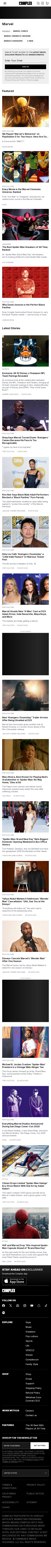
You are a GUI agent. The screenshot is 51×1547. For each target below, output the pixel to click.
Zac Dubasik (8, 262)
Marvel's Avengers (13, 41)
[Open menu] (5, 3)
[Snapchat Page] (39, 1305)
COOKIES (6, 1507)
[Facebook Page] (3, 1305)
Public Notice (35, 1493)
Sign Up (25, 67)
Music (29, 1327)
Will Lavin (6, 1262)
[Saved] (42, 3)
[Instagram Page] (24, 1305)
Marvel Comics (20, 31)
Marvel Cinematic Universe (17, 36)
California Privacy (9, 1495)
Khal (4, 205)
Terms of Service (27, 80)
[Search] (38, 3)
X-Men (30, 41)
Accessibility (10, 1502)
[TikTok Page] (46, 1305)
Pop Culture (8, 131)
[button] (25, 1473)
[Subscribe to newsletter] (39, 1445)
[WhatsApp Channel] (17, 1305)
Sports (29, 1341)
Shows (29, 1355)
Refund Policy (33, 1392)
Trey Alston (8, 452)
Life (27, 1345)
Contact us (31, 1415)
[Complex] (25, 3)
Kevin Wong (7, 147)
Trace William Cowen (12, 856)
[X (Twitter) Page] (10, 1305)
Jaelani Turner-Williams (13, 511)
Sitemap (32, 1502)
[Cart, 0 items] (47, 3)
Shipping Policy (33, 1388)
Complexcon (32, 1359)
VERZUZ (30, 1350)
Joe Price (6, 796)
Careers (30, 1410)
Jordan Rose (8, 320)
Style (28, 1322)
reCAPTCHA (29, 78)
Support (30, 1383)
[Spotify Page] (3, 1312)
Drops (29, 1378)
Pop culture (32, 1336)
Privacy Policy (10, 80)
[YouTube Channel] (31, 1305)
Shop (28, 1374)
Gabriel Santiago (10, 394)
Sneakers (6, 244)
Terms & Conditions (9, 1486)
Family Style (32, 1364)
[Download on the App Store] (14, 1279)
